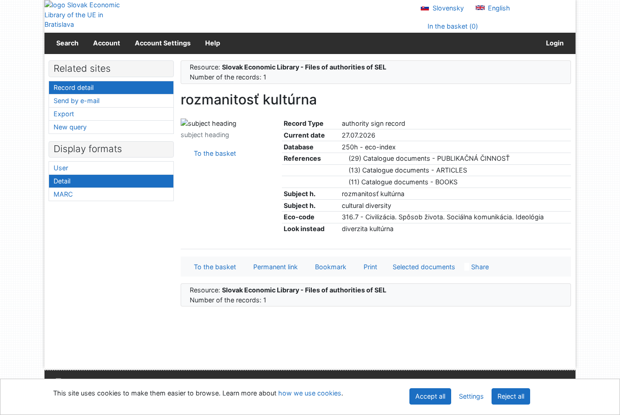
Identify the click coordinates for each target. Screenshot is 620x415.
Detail (62, 181)
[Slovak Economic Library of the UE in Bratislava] (83, 15)
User (61, 168)
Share (479, 267)
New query (70, 127)
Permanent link (274, 267)
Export (64, 114)
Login (553, 43)
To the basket (213, 153)
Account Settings (163, 43)
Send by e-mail (76, 100)
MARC (63, 194)
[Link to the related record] (344, 158)
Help (212, 43)
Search (67, 43)
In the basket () (452, 26)
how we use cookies (309, 393)
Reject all (510, 396)
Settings (471, 396)
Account (106, 43)
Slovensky (447, 8)
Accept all (430, 396)
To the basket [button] (213, 267)
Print (368, 267)
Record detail (73, 87)
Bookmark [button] (328, 267)
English (498, 8)
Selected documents (423, 267)
